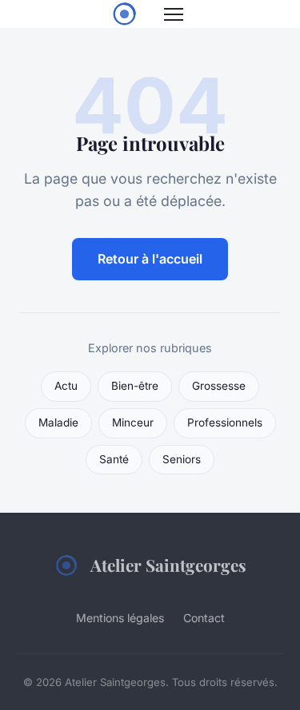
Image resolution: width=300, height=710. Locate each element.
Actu (66, 385)
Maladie (58, 422)
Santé (114, 459)
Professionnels (224, 422)
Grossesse (219, 385)
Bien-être (134, 385)
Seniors (181, 459)
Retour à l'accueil (150, 259)
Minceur (133, 422)
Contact (204, 618)
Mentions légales (120, 618)
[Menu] (174, 14)
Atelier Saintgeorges (168, 564)
